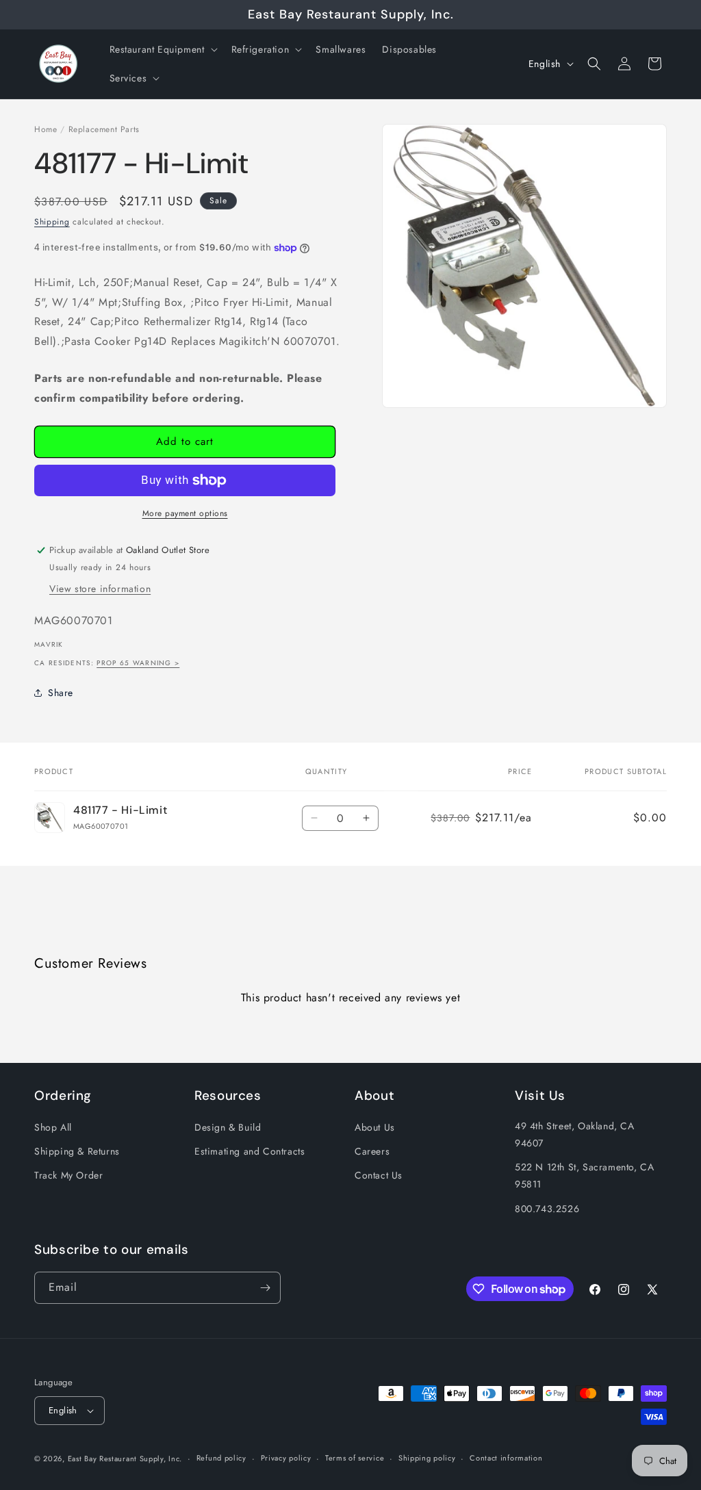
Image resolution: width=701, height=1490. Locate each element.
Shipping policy (427, 1457)
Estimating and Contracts (249, 1151)
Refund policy (221, 1457)
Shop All (53, 1127)
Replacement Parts (104, 129)
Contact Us (379, 1175)
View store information (100, 588)
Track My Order (68, 1175)
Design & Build (227, 1127)
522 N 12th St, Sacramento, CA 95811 (584, 1175)
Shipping (52, 222)
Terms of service (354, 1457)
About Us (375, 1127)
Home (45, 129)
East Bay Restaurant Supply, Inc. (125, 1458)
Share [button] (60, 692)
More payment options (185, 513)
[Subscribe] (265, 1288)
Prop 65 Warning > (138, 663)
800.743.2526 (547, 1209)
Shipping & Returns (77, 1151)
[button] (162, 49)
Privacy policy (286, 1457)
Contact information (506, 1457)
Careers (372, 1151)
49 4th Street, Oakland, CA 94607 (575, 1134)
